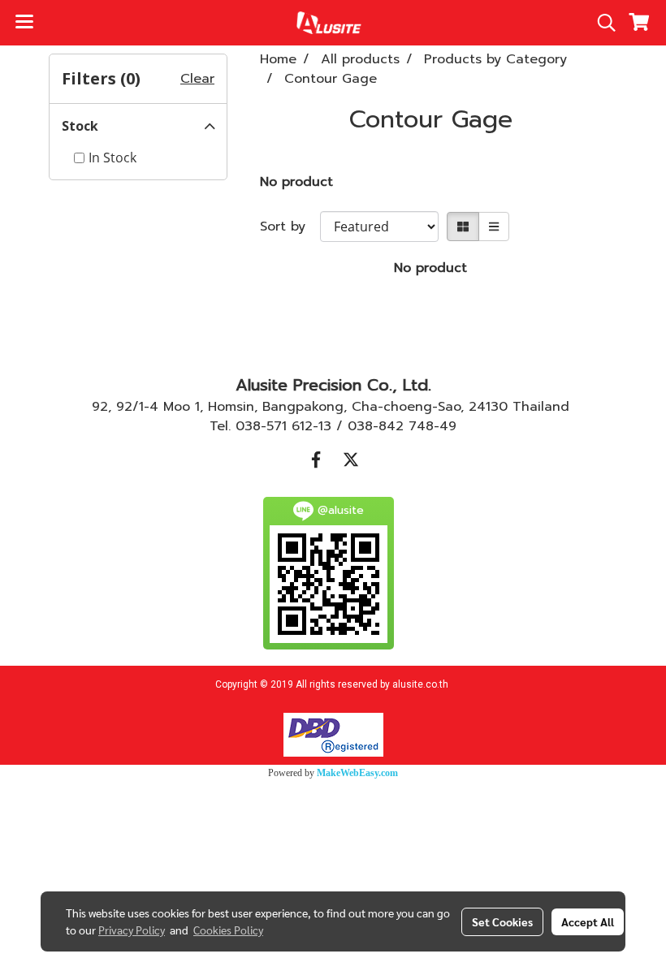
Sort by (290, 226)
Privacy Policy (131, 929)
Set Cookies (502, 921)
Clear (197, 78)
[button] (601, 23)
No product (296, 182)
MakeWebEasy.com (357, 773)
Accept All (587, 921)
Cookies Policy (228, 929)
